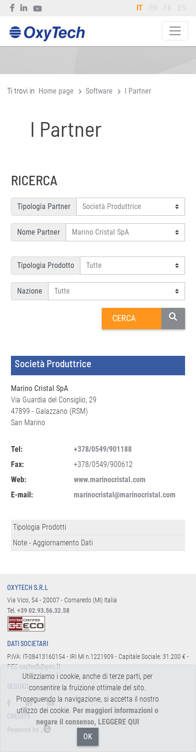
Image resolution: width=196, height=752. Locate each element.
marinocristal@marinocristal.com (125, 494)
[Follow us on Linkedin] (24, 8)
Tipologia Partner (43, 206)
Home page (56, 90)
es (182, 7)
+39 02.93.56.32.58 (43, 611)
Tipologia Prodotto (45, 265)
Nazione (29, 290)
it (140, 7)
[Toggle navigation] (175, 30)
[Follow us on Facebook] (13, 8)
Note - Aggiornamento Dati (53, 542)
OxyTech (47, 34)
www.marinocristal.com (110, 479)
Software (99, 90)
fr (168, 7)
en (153, 7)
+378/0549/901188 (103, 449)
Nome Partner (38, 232)
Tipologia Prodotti (39, 527)
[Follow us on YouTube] (37, 8)
